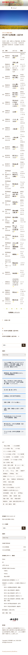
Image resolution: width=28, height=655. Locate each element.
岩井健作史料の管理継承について (10, 580)
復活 (4, 479)
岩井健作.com (8, 2)
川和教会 (11, 473)
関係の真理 (17, 498)
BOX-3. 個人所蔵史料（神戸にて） (12, 593)
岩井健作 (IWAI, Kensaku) (8, 568)
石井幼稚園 (6, 493)
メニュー (15, 8)
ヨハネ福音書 (15, 457)
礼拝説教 (6, 320)
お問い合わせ (5, 565)
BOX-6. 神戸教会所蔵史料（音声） (12, 603)
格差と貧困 (11, 482)
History (6, 573)
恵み (8, 479)
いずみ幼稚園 (16, 445)
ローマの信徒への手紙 (16, 459)
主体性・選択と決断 (8, 465)
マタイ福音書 (20, 454)
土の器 (14, 111)
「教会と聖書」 (7, 445)
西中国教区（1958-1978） (8, 610)
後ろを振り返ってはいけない (15, 94)
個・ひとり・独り (19, 465)
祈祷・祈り (13, 493)
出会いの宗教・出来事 (14, 468)
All (2, 562)
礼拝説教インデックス (14, 312)
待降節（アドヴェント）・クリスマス (12, 476)
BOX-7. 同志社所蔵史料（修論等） (12, 606)
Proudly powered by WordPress (9, 651)
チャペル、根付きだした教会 (15, 174)
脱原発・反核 (17, 495)
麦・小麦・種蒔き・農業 (9, 504)
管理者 (11, 32)
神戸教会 (20, 493)
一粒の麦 (15, 128)
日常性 (4, 482)
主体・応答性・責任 (8, 462)
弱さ (17, 473)
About (3, 559)
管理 (9, 320)
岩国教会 (5, 473)
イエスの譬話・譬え (8, 448)
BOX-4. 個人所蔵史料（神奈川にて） (13, 596)
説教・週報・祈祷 (6, 613)
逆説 (12, 498)
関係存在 (5, 501)
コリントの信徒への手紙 (9, 451)
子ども (12, 470)
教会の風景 (7, 576)
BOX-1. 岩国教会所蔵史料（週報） (12, 587)
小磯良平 (22, 470)
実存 (17, 470)
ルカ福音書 (6, 459)
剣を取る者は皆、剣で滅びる (15, 194)
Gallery (6, 570)
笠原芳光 (5, 495)
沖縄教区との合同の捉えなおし (11, 490)
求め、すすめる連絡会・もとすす (11, 487)
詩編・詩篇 (6, 498)
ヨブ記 (22, 457)
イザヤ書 (17, 448)
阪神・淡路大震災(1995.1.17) (16, 501)
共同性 (4, 468)
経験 (10, 495)
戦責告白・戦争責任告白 (17, 479)
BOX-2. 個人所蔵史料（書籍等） (12, 590)
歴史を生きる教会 (7, 484)
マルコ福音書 (6, 457)
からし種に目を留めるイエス (15, 86)
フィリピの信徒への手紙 (9, 454)
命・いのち (6, 470)
